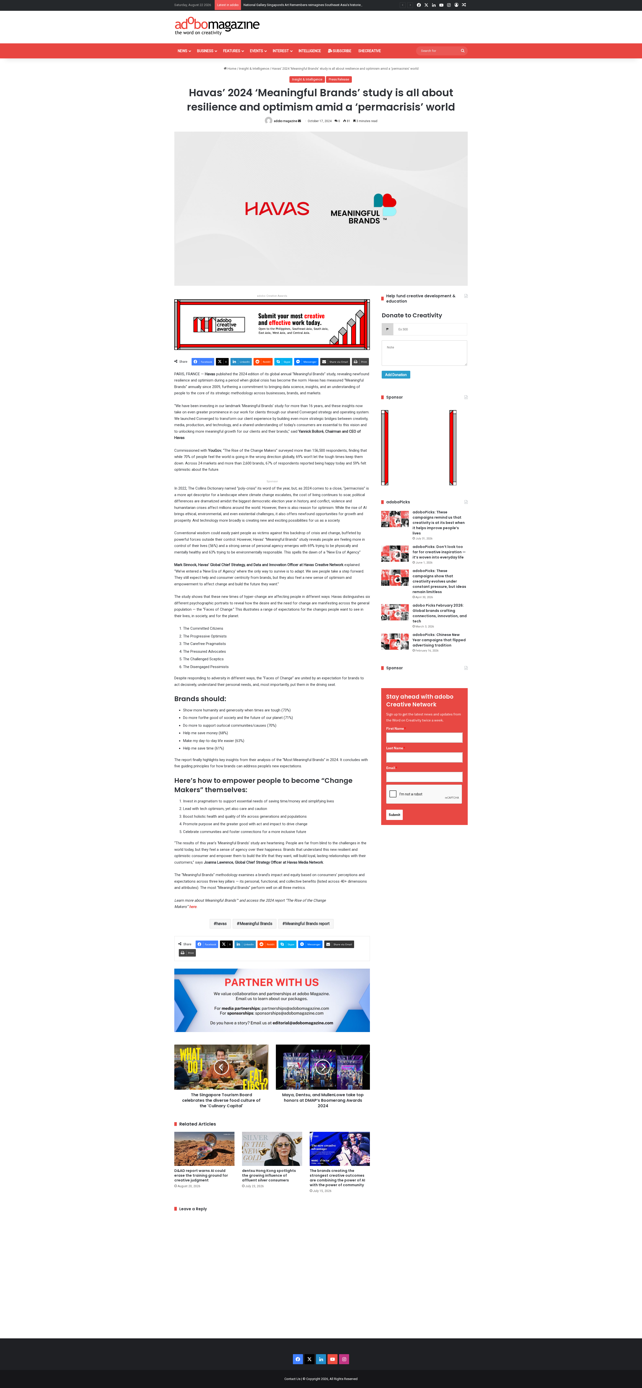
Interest (281, 51)
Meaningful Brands (255, 923)
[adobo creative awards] (272, 324)
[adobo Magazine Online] (217, 26)
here (192, 906)
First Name (396, 728)
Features (231, 51)
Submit (394, 814)
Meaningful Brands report (307, 923)
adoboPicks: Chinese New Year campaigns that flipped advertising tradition (439, 640)
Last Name (395, 748)
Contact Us (292, 1379)
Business (205, 51)
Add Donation (396, 375)
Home (231, 68)
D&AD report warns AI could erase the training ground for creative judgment (201, 1175)
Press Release (339, 79)
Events (256, 51)
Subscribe (341, 51)
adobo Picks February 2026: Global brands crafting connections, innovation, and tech (440, 613)
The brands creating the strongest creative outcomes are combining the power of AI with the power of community (337, 1177)
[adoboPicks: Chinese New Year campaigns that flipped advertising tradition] (395, 641)
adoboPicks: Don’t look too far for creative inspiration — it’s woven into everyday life (439, 552)
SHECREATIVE (369, 51)
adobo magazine (285, 121)
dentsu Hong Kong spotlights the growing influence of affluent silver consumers (269, 1175)
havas (221, 923)
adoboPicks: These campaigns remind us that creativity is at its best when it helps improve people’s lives (439, 523)
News (182, 51)
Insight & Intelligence (254, 68)
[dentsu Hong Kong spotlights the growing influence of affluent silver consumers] (272, 1149)
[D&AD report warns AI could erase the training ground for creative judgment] (204, 1149)
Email (391, 768)
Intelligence (310, 51)
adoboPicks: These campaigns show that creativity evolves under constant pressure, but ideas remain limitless (439, 581)
